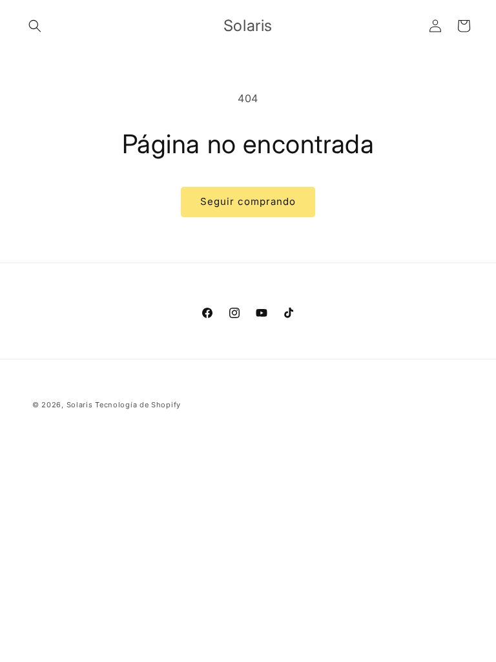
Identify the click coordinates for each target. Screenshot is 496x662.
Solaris (80, 404)
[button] (35, 26)
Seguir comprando (248, 201)
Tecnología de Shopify (138, 404)
